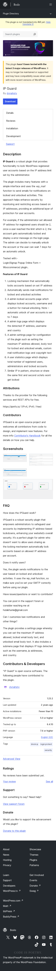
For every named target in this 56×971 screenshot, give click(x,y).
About (6, 849)
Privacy (7, 865)
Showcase (35, 849)
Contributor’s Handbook (27, 435)
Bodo (13, 930)
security (48, 750)
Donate (35, 885)
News (6, 854)
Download (10, 101)
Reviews (10, 120)
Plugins (33, 859)
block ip (34, 744)
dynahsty (12, 93)
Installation (12, 128)
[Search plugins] (35, 34)
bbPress (9, 911)
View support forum (13, 803)
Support (10, 143)
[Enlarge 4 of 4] (48, 482)
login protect (46, 744)
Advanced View (11, 758)
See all (49, 781)
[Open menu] (51, 4)
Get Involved (37, 875)
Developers (9, 885)
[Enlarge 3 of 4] (22, 472)
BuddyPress (11, 916)
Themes (34, 854)
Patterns (34, 865)
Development (13, 136)
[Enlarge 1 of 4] (22, 457)
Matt (7, 905)
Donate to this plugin (14, 830)
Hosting (7, 859)
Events (33, 880)
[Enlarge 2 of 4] (48, 457)
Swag (34, 890)
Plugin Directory (11, 13)
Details (10, 112)
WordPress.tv (12, 890)
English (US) (47, 737)
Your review (9, 781)
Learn (6, 875)
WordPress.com (13, 900)
